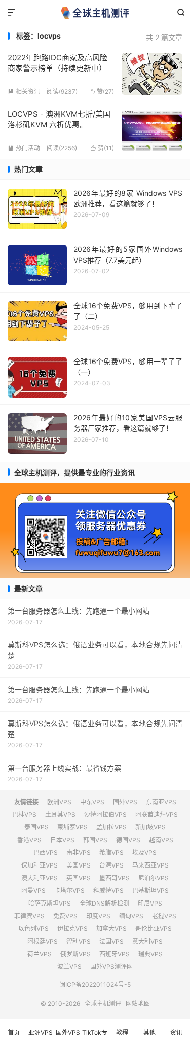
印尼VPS (150, 903)
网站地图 (138, 1003)
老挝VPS (164, 916)
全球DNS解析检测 (104, 903)
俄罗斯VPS (75, 954)
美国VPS (78, 865)
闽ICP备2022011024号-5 (95, 984)
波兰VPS (69, 966)
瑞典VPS (150, 954)
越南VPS (161, 840)
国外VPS (125, 802)
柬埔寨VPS (72, 827)
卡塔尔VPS (69, 890)
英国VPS (78, 878)
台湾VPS (111, 865)
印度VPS (98, 916)
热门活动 (24, 148)
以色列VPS (33, 928)
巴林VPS (24, 814)
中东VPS (92, 802)
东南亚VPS (161, 802)
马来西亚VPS (150, 865)
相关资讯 (24, 91)
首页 (14, 1032)
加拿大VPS (111, 928)
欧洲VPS (59, 802)
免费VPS (65, 916)
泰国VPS (36, 827)
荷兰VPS (39, 954)
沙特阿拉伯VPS (105, 814)
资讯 (176, 1032)
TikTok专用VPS (94, 1038)
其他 (149, 1032)
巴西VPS (45, 852)
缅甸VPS (131, 916)
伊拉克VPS (72, 928)
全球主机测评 (95, 13)
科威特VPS (108, 890)
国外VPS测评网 (111, 966)
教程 (122, 1032)
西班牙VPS (114, 954)
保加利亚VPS (39, 865)
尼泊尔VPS (153, 878)
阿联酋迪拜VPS (156, 814)
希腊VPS (111, 852)
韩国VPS (95, 840)
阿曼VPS (33, 890)
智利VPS (78, 941)
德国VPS (128, 840)
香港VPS (29, 840)
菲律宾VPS (29, 916)
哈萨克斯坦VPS (49, 903)
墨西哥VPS (114, 878)
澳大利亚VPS (39, 878)
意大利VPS (147, 941)
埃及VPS (144, 852)
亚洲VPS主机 (40, 1038)
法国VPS (111, 941)
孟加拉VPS (111, 827)
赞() (101, 91)
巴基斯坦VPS (150, 890)
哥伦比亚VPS (153, 928)
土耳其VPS (60, 814)
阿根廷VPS (42, 941)
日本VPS (62, 840)
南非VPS (78, 852)
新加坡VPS (150, 827)
